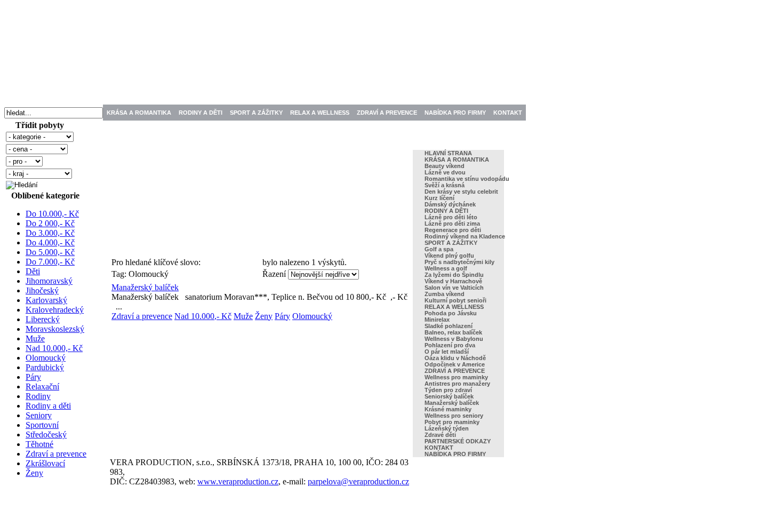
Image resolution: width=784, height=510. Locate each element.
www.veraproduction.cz (237, 481)
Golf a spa (439, 249)
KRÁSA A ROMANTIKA (139, 112)
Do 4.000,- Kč (50, 242)
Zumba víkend (445, 294)
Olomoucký (46, 357)
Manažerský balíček (145, 287)
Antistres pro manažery (457, 383)
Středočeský (46, 434)
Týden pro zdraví (448, 390)
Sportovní (42, 424)
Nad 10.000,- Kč (54, 348)
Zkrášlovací (45, 463)
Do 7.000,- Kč (50, 261)
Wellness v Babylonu (454, 339)
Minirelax (437, 319)
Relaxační (42, 386)
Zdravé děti (440, 435)
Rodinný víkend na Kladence (465, 236)
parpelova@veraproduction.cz (358, 481)
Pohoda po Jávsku (451, 313)
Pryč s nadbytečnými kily (459, 262)
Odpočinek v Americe (455, 364)
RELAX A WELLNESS (319, 112)
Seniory (39, 415)
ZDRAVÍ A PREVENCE (387, 112)
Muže (35, 338)
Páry (33, 376)
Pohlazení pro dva (450, 345)
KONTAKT (507, 112)
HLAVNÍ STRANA (448, 153)
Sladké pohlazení (449, 326)
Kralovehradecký (55, 309)
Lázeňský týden (447, 428)
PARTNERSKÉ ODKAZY (458, 441)
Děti (33, 271)
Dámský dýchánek (450, 204)
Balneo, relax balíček (453, 332)
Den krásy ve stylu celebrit (461, 191)
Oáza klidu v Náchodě (455, 358)
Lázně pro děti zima (452, 223)
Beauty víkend (445, 166)
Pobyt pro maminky (452, 422)
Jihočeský (42, 290)
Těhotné (39, 444)
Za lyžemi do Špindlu (454, 275)
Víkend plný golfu (449, 255)
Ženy (34, 472)
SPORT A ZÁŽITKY (256, 112)
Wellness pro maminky (456, 377)
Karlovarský (46, 300)
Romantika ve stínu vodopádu (467, 179)
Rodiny (38, 396)
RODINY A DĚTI (200, 112)
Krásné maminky (448, 409)
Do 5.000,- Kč (50, 252)
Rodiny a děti (48, 405)
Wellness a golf (446, 268)
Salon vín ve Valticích (454, 287)
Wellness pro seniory (454, 415)
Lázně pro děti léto (451, 217)
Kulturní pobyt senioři (455, 300)
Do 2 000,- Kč (50, 223)
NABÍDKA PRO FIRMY (455, 112)
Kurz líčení (439, 198)
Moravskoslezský (55, 328)
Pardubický (45, 367)
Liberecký (43, 319)
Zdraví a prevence (56, 453)
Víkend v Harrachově (453, 281)
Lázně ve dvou (445, 172)
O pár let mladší (447, 351)
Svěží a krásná (445, 185)
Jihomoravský (49, 280)
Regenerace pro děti (453, 230)
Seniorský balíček (449, 396)
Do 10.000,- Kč (52, 213)
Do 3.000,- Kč (50, 232)
